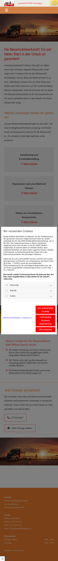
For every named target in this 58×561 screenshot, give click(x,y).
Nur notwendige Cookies (45, 310)
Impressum (26, 318)
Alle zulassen (45, 329)
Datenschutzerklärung (11, 318)
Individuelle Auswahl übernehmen (45, 320)
